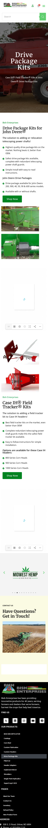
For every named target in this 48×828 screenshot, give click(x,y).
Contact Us (7, 801)
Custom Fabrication (11, 747)
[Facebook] (42, 720)
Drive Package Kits (11, 756)
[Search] (43, 16)
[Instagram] (24, 720)
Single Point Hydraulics (12, 779)
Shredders (8, 774)
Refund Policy (8, 810)
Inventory (6, 805)
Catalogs (7, 738)
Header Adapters (10, 765)
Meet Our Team (9, 796)
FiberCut (7, 761)
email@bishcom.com (25, 541)
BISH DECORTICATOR (12, 734)
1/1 (9, 326)
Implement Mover (10, 770)
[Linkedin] (15, 720)
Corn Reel (7, 743)
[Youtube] (33, 720)
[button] (44, 6)
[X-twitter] (6, 720)
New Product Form (10, 815)
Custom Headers (10, 752)
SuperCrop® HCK (10, 783)
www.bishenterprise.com (21, 539)
